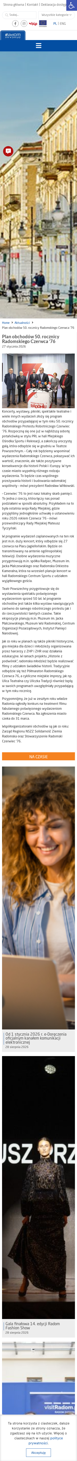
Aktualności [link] (22, 323)
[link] (71, 5)
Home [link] (6, 323)
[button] (38, 45)
